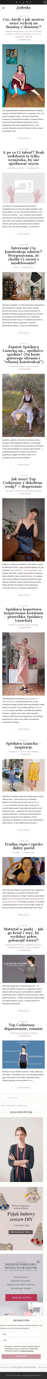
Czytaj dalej (23, 138)
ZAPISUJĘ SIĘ (21, 1356)
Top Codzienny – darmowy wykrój (23, 570)
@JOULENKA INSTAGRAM (23, 1367)
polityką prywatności (27, 1351)
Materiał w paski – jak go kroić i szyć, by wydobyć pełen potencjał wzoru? (23, 934)
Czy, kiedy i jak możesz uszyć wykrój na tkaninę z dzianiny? (23, 23)
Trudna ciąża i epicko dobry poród (23, 846)
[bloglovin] (27, 2)
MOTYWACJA (12, 168)
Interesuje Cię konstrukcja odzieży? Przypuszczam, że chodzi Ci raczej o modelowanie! (23, 255)
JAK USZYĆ (29, 31)
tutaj (30, 1080)
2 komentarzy (29, 852)
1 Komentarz (24, 754)
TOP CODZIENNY (27, 491)
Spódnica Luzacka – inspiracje (23, 745)
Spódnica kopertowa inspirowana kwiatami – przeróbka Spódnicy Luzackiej (23, 615)
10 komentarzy (24, 1036)
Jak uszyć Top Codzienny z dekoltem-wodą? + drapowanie (23, 483)
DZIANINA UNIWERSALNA (14, 31)
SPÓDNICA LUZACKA (16, 366)
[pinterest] (30, 2)
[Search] (45, 2)
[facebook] (20, 2)
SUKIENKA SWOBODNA (22, 34)
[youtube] (23, 2)
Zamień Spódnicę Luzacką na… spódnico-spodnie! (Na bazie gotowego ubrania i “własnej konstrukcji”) (24, 354)
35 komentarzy (32, 168)
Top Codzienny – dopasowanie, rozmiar (23, 1027)
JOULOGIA (16, 852)
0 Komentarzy (25, 40)
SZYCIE (34, 34)
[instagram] (16, 2)
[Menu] (3, 8)
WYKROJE (28, 37)
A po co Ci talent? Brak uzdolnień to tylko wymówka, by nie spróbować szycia (23, 158)
